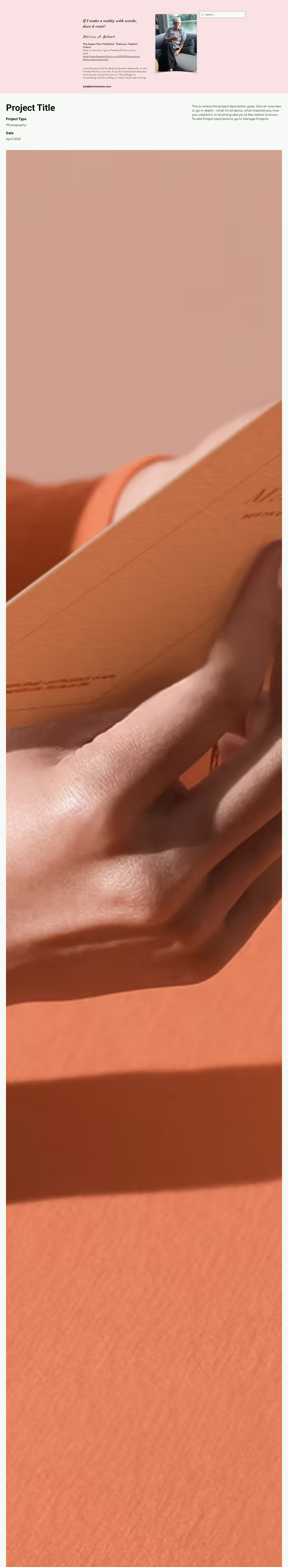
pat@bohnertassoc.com (97, 86)
